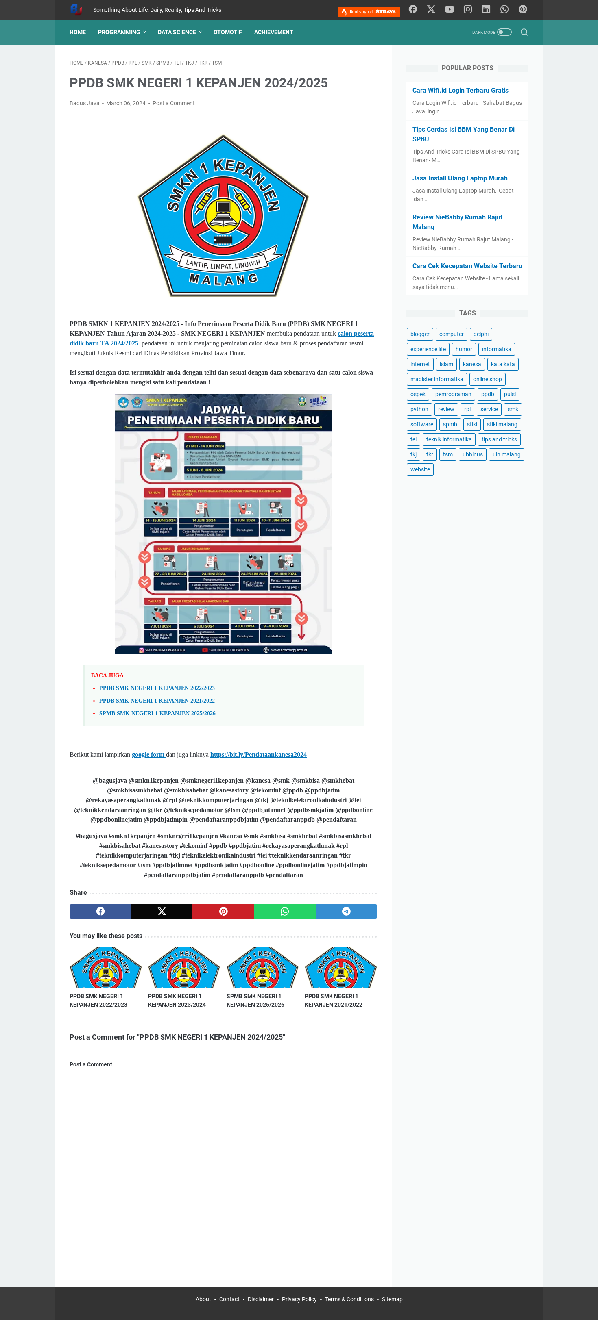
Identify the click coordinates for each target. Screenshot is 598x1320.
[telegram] (346, 911)
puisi (510, 394)
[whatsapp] (504, 9)
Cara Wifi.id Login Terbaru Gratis (460, 90)
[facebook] (413, 9)
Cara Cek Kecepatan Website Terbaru (467, 266)
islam (446, 364)
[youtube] (449, 9)
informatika (496, 349)
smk (513, 409)
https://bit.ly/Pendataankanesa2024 (258, 754)
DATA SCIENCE (177, 32)
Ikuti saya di (362, 11)
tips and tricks (499, 439)
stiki (472, 424)
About (203, 1299)
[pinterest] (522, 9)
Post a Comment (174, 103)
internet (420, 364)
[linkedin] (486, 9)
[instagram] (468, 9)
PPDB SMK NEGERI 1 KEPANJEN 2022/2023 (157, 688)
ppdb (487, 394)
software (421, 424)
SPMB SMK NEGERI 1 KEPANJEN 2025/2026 (157, 713)
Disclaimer (261, 1299)
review (446, 409)
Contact (229, 1299)
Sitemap (392, 1299)
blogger (420, 334)
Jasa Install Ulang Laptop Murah (460, 178)
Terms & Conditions (349, 1299)
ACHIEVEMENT (273, 32)
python (419, 409)
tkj (413, 454)
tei (413, 439)
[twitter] (431, 9)
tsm (448, 454)
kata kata (503, 364)
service (489, 409)
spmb (450, 424)
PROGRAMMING (119, 32)
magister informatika (436, 379)
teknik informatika (449, 439)
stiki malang (502, 424)
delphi (481, 334)
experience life (428, 349)
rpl (467, 409)
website (420, 469)
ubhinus (473, 454)
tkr (429, 454)
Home (78, 32)
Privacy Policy (299, 1299)
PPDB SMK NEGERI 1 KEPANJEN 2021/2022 (157, 700)
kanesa (472, 364)
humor (464, 349)
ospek (418, 394)
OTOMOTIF (228, 32)
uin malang (507, 454)
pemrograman (453, 394)
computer (451, 334)
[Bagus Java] (81, 10)
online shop (487, 379)
